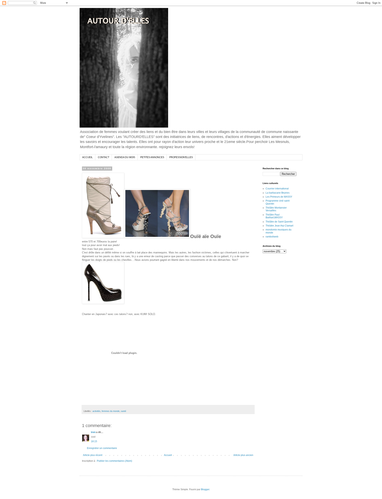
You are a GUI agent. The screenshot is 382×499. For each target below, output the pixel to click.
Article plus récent (92, 455)
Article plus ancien (243, 455)
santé (123, 411)
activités (96, 411)
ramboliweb (272, 236)
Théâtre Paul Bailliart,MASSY (274, 216)
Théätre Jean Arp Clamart (279, 225)
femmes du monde (111, 411)
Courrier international (277, 188)
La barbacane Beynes (277, 192)
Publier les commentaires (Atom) (114, 461)
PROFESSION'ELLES (181, 157)
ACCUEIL (87, 157)
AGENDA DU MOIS (124, 157)
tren (93, 432)
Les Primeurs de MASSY (279, 196)
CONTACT (103, 157)
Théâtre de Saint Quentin (279, 221)
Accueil (168, 455)
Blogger (205, 489)
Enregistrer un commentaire (102, 448)
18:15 (94, 441)
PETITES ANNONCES (152, 157)
